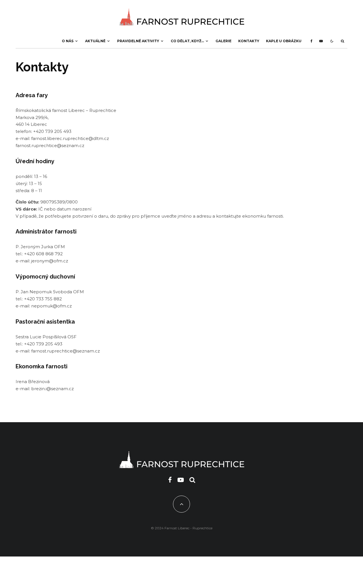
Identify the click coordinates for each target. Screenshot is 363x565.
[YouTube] (321, 41)
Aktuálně (95, 41)
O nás (67, 41)
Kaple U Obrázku (283, 41)
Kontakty (248, 41)
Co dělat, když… (187, 41)
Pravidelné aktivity (138, 41)
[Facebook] (311, 41)
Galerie (223, 41)
